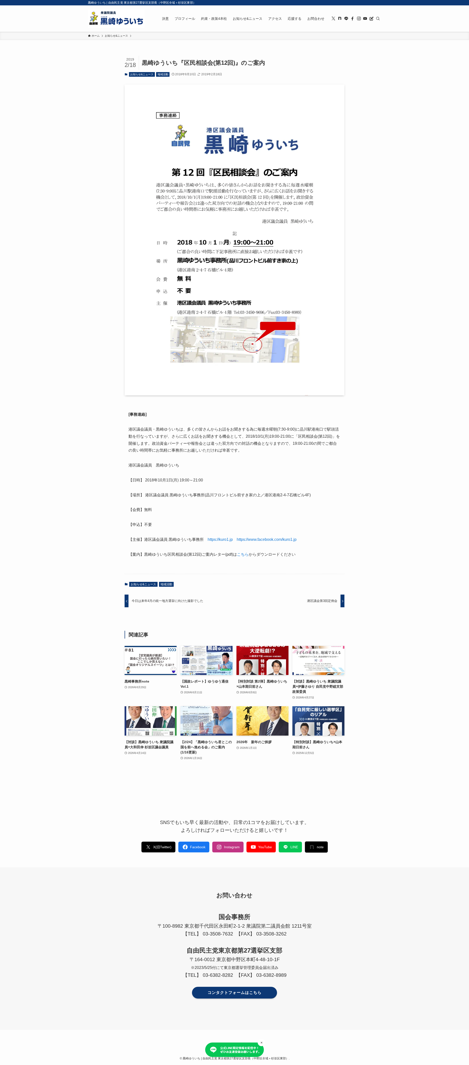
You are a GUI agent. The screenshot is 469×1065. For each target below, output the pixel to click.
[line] (346, 18)
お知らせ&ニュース (141, 74)
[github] (339, 18)
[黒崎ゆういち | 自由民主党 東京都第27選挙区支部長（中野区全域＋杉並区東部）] (116, 18)
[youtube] (365, 18)
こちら (243, 554)
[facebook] (352, 18)
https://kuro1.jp (220, 539)
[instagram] (358, 18)
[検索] (377, 18)
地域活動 (163, 74)
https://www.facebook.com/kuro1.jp (267, 539)
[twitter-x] (333, 18)
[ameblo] (371, 18)
